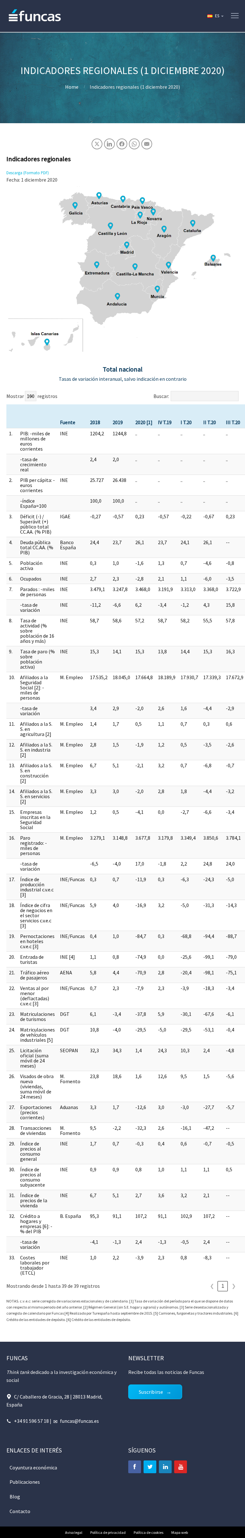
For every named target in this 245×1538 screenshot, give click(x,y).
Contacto (20, 1511)
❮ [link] (212, 1286)
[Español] (215, 16)
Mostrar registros (31, 396)
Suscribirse (151, 1392)
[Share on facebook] (121, 144)
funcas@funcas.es (79, 1421)
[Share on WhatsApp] (134, 144)
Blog (15, 1496)
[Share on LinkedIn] (109, 144)
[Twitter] (150, 1466)
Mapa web (179, 1532)
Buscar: (161, 396)
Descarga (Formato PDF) (27, 172)
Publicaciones (25, 1482)
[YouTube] (180, 1466)
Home (71, 87)
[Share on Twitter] (97, 144)
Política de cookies (148, 1532)
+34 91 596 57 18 (31, 1421)
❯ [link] (234, 1286)
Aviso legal (73, 1532)
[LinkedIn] (165, 1466)
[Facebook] (134, 1466)
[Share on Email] (146, 144)
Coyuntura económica (33, 1467)
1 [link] (222, 1286)
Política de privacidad (108, 1532)
